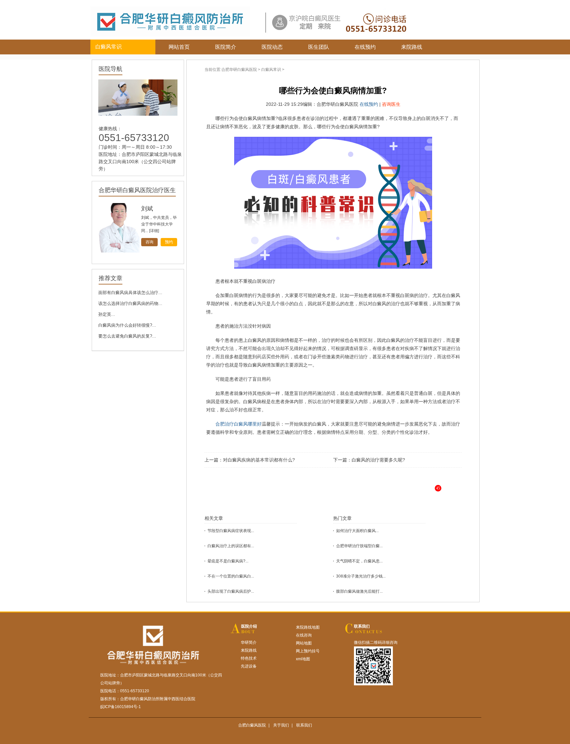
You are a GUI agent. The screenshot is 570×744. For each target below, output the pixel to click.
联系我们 (362, 626)
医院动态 (272, 47)
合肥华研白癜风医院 (239, 69)
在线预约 (365, 47)
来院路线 (411, 47)
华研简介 (249, 642)
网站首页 (179, 47)
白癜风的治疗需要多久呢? (378, 459)
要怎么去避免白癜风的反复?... (127, 336)
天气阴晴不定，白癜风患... (359, 561)
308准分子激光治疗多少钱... (361, 576)
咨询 (149, 242)
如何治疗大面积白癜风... (357, 530)
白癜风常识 (271, 69)
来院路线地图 (308, 627)
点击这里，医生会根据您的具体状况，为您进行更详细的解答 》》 (353, 493)
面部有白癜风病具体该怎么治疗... (130, 292)
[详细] (154, 230)
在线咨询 (304, 635)
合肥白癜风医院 (252, 725)
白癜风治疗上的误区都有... (230, 546)
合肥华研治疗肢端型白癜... (359, 546)
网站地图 (304, 643)
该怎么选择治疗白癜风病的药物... (130, 303)
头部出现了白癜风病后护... (230, 591)
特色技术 (249, 658)
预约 (169, 242)
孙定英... (106, 314)
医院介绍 (249, 626)
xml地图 (303, 659)
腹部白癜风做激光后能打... (359, 591)
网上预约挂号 (308, 651)
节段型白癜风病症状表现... (230, 530)
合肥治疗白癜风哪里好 (238, 424)
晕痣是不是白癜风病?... (227, 561)
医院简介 (225, 47)
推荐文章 (110, 278)
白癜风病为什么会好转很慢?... (127, 325)
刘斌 (147, 208)
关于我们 (281, 725)
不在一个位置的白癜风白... (230, 576)
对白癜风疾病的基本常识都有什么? (259, 459)
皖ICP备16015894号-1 (120, 706)
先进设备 (249, 666)
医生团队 (318, 47)
